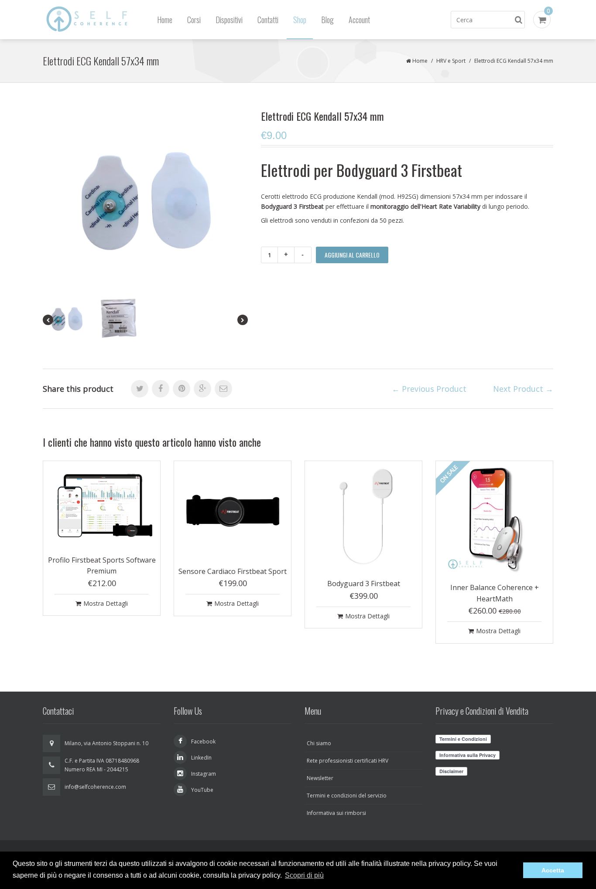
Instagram (203, 773)
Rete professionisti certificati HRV (347, 760)
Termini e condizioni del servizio (347, 795)
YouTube (202, 790)
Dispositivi (229, 19)
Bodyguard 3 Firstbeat (363, 583)
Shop (299, 19)
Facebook (203, 741)
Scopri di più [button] (304, 875)
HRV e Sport (451, 60)
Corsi (194, 19)
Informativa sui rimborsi (336, 813)
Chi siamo (319, 743)
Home (164, 19)
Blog (327, 19)
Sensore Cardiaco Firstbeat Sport (232, 571)
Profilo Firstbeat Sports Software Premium (102, 565)
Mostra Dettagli (105, 603)
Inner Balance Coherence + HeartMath (494, 593)
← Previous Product (429, 388)
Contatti (267, 19)
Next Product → (523, 388)
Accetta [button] (552, 870)
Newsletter (320, 778)
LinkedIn (201, 757)
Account (359, 19)
